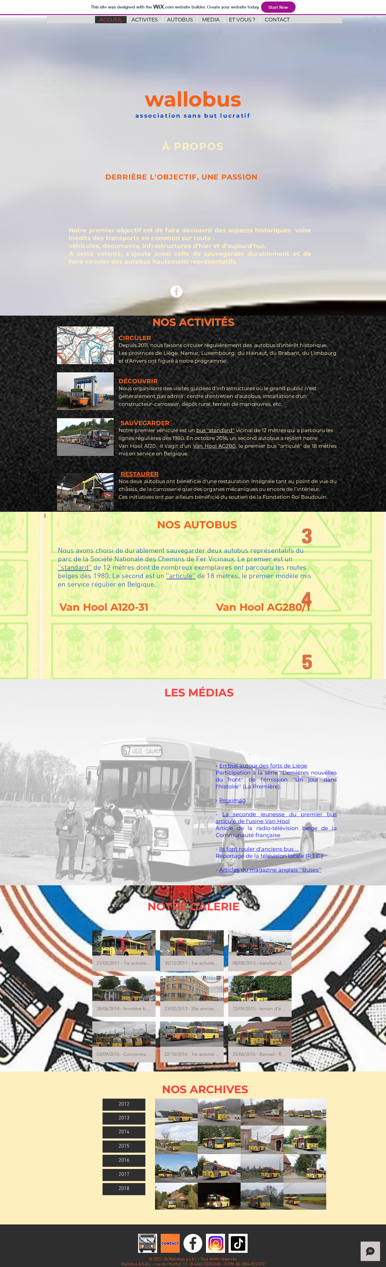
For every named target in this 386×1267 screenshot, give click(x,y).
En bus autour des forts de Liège (263, 765)
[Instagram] (215, 1243)
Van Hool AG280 (214, 446)
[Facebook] (176, 291)
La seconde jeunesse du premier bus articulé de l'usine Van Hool (276, 818)
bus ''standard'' (215, 430)
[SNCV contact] (170, 1243)
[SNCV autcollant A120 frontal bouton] (147, 1243)
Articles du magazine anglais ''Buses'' (270, 870)
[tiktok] (238, 1243)
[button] (61, 633)
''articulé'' (180, 576)
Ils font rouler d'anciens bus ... (259, 849)
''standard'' (75, 568)
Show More (192, 1070)
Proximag (232, 800)
